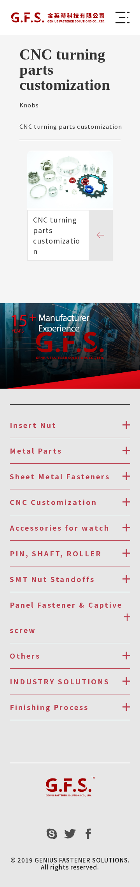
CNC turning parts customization (70, 126)
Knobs (29, 105)
